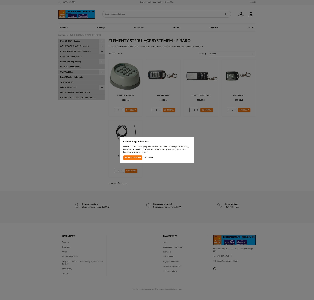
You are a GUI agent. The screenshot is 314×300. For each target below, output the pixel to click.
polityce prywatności (177, 149)
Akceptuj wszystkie (133, 157)
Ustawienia (148, 157)
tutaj (146, 152)
